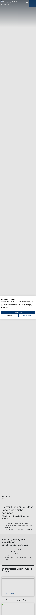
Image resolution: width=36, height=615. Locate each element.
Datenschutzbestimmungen (27, 298)
